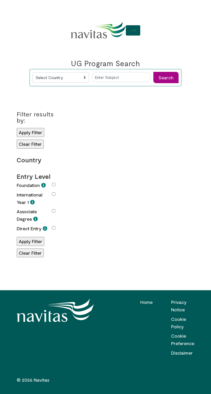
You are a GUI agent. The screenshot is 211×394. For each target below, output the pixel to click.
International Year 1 (29, 198)
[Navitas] (98, 30)
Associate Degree (27, 215)
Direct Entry (30, 228)
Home (146, 302)
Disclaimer (182, 353)
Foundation (29, 185)
